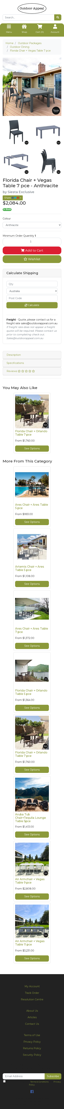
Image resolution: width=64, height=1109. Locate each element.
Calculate (33, 305)
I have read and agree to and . (33, 1083)
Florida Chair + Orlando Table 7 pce (31, 433)
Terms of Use (32, 1035)
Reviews (12, 371)
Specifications (15, 363)
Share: (8, 197)
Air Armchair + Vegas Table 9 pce (30, 881)
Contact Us (32, 1023)
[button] (32, 259)
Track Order (32, 992)
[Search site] (57, 17)
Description (14, 354)
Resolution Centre (32, 999)
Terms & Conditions (39, 1082)
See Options (32, 448)
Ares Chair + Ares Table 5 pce (31, 506)
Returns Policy (32, 1048)
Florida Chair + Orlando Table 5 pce (31, 692)
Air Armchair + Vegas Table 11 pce (30, 942)
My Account (32, 986)
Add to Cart (33, 250)
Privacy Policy (32, 1041)
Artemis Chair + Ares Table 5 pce (29, 568)
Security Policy (32, 1054)
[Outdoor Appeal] (32, 8)
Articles (32, 1017)
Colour (7, 218)
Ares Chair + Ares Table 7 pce (31, 630)
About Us (32, 1010)
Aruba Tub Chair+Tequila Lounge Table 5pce (30, 818)
